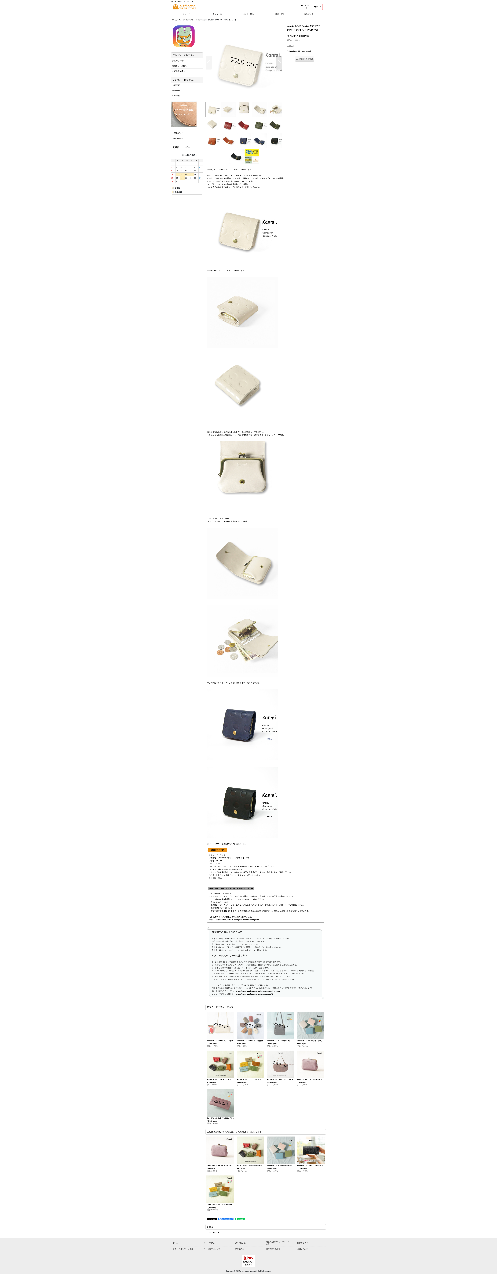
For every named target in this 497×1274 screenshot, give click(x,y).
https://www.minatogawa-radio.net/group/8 (254, 994)
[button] (209, 63)
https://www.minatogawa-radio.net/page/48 (240, 920)
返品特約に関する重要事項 (300, 51)
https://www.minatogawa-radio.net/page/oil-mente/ (258, 991)
